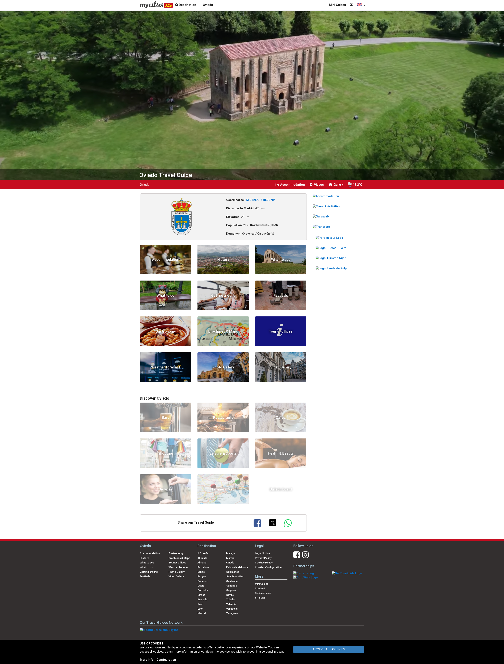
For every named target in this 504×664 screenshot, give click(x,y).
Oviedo (230, 562)
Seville (230, 594)
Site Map (260, 597)
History (144, 558)
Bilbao (201, 571)
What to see (147, 562)
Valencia (231, 604)
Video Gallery (176, 576)
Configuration (166, 659)
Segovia (231, 590)
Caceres (202, 581)
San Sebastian (234, 576)
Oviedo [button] (208, 5)
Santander (232, 581)
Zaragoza (232, 613)
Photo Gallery (176, 571)
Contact (260, 588)
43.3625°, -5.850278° (260, 200)
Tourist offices (177, 562)
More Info (147, 659)
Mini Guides (337, 5)
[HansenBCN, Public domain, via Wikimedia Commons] (181, 216)
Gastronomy (176, 553)
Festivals (145, 576)
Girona (201, 594)
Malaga (230, 553)
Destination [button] (187, 5)
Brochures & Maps (179, 558)
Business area (263, 593)
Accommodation (150, 553)
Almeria (201, 562)
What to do (146, 567)
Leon (200, 608)
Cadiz (200, 585)
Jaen (200, 604)
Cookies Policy (263, 562)
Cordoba (202, 590)
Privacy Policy (263, 558)
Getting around (149, 571)
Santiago (231, 585)
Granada (202, 599)
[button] (361, 5)
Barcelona (203, 567)
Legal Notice (262, 553)
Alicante (202, 558)
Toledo (230, 599)
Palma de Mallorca (237, 567)
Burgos (201, 576)
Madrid (201, 613)
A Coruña (202, 553)
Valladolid (232, 608)
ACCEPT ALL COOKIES (328, 649)
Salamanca (232, 571)
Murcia (230, 558)
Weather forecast (179, 567)
